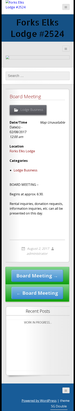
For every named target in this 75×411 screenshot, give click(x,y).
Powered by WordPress (39, 400)
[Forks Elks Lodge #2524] (16, 5)
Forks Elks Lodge (22, 151)
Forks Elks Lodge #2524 (37, 28)
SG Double (59, 406)
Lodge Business (31, 109)
